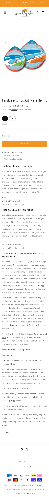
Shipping (14, 109)
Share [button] (7, 432)
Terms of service (27, 489)
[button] (5, 12)
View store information (13, 159)
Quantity (5, 124)
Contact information (13, 489)
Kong (36, 334)
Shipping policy (40, 489)
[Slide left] (19, 95)
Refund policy (20, 493)
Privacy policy (39, 485)
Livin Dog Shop (15, 485)
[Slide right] (30, 95)
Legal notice (31, 493)
